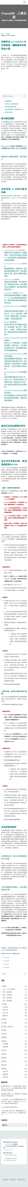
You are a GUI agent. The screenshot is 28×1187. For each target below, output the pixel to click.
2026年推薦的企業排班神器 (9, 1107)
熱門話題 (5, 1044)
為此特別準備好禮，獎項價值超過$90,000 (14, 109)
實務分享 (5, 1077)
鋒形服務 (3, 1068)
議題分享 (5, 1015)
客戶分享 (5, 1013)
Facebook (6, 957)
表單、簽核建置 (7, 1000)
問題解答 (5, 1074)
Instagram (6, 960)
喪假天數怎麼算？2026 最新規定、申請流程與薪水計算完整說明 (14, 1095)
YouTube (6, 967)
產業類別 (3, 1057)
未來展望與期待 (8, 112)
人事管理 (3, 986)
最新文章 (3, 1050)
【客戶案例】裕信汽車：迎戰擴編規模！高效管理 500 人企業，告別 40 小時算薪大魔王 (13, 1113)
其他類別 (3, 1019)
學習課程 (3, 1030)
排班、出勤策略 (7, 995)
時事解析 (3, 1041)
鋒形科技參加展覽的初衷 (11, 106)
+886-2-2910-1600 (9, 1144)
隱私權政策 (13, 1179)
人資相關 (8, 34)
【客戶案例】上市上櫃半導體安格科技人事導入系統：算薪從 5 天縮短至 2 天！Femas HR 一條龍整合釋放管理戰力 (13, 1101)
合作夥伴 (5, 1007)
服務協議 (5, 1179)
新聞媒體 (3, 1037)
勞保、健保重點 (7, 992)
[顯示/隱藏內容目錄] (24, 96)
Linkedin (6, 964)
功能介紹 (5, 1071)
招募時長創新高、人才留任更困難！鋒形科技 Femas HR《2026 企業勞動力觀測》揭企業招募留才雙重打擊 (13, 1088)
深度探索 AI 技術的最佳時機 (11, 104)
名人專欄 (3, 1023)
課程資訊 (3, 1065)
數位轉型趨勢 (8, 101)
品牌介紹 (5, 1010)
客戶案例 (3, 1034)
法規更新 (3, 1054)
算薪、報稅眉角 (7, 997)
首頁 (2, 34)
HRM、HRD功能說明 (9, 989)
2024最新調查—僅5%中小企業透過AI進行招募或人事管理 (14, 133)
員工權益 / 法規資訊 (7, 1026)
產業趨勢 (5, 1047)
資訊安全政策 (21, 1179)
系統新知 (3, 1061)
